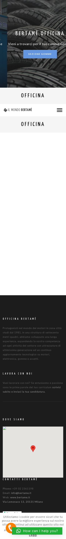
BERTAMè (20, 110)
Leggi (33, 535)
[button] (33, 449)
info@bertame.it (21, 493)
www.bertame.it (20, 497)
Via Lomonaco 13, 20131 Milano (23, 501)
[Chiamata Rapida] (11, 527)
